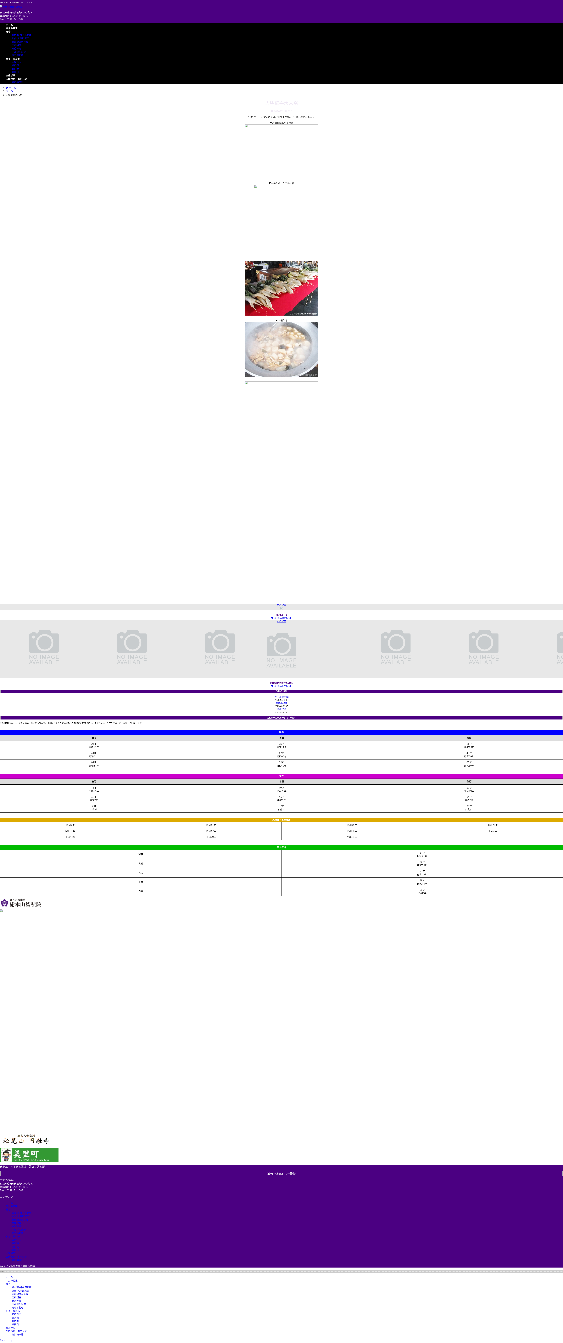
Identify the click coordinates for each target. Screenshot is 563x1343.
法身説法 (281, 709)
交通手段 (10, 1253)
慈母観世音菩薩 (20, 41)
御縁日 (15, 72)
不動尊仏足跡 (19, 51)
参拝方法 (16, 62)
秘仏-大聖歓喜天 (20, 38)
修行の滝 (16, 48)
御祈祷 (15, 65)
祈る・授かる (13, 1236)
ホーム (9, 1202)
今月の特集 (12, 1206)
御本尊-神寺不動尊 (22, 35)
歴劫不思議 (281, 703)
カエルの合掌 (281, 697)
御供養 (15, 68)
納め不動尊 (17, 55)
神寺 (8, 1209)
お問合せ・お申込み (16, 1256)
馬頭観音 (16, 45)
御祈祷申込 (17, 82)
